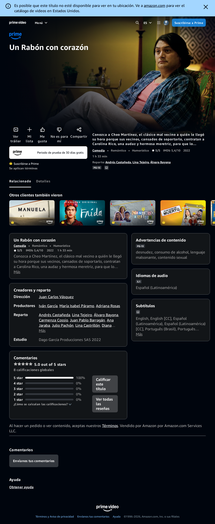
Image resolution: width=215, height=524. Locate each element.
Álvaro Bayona (160, 162)
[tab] (20, 181)
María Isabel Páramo (76, 305)
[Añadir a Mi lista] (29, 129)
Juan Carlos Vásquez (56, 296)
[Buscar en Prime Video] (137, 22)
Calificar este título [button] (103, 384)
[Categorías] (159, 22)
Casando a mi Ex (132, 213)
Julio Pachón (62, 325)
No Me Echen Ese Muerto (183, 213)
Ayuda (117, 516)
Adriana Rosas (108, 305)
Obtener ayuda (21, 487)
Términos (110, 425)
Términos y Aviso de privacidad (54, 516)
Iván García (48, 305)
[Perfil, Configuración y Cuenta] (166, 22)
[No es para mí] (59, 129)
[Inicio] (17, 22)
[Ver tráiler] (15, 129)
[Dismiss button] (205, 7)
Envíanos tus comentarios (93, 516)
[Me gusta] (42, 129)
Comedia (98, 150)
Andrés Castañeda (118, 162)
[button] (43, 404)
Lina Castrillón (87, 325)
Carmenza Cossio (53, 320)
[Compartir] (79, 129)
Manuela (32, 213)
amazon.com (154, 5)
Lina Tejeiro (140, 162)
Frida (82, 213)
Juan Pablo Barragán (87, 320)
